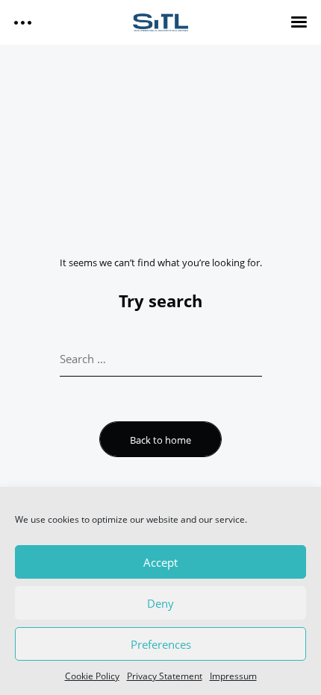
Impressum (233, 676)
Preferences (161, 644)
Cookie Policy (92, 676)
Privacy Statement (164, 676)
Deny (160, 603)
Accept (160, 562)
